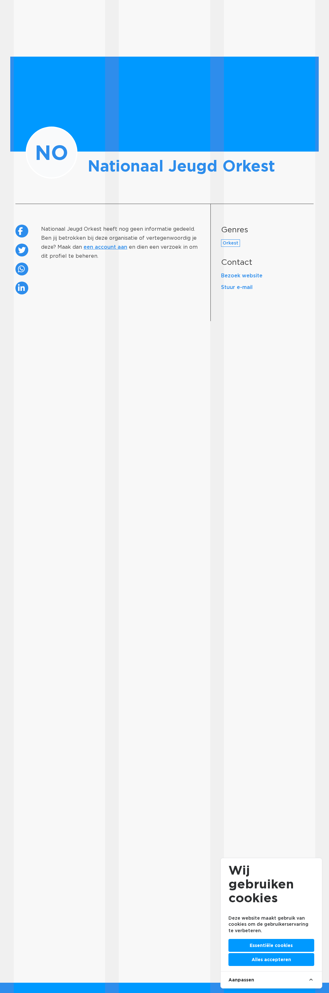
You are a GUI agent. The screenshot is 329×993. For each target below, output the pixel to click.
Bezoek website (241, 276)
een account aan (105, 247)
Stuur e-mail (237, 287)
